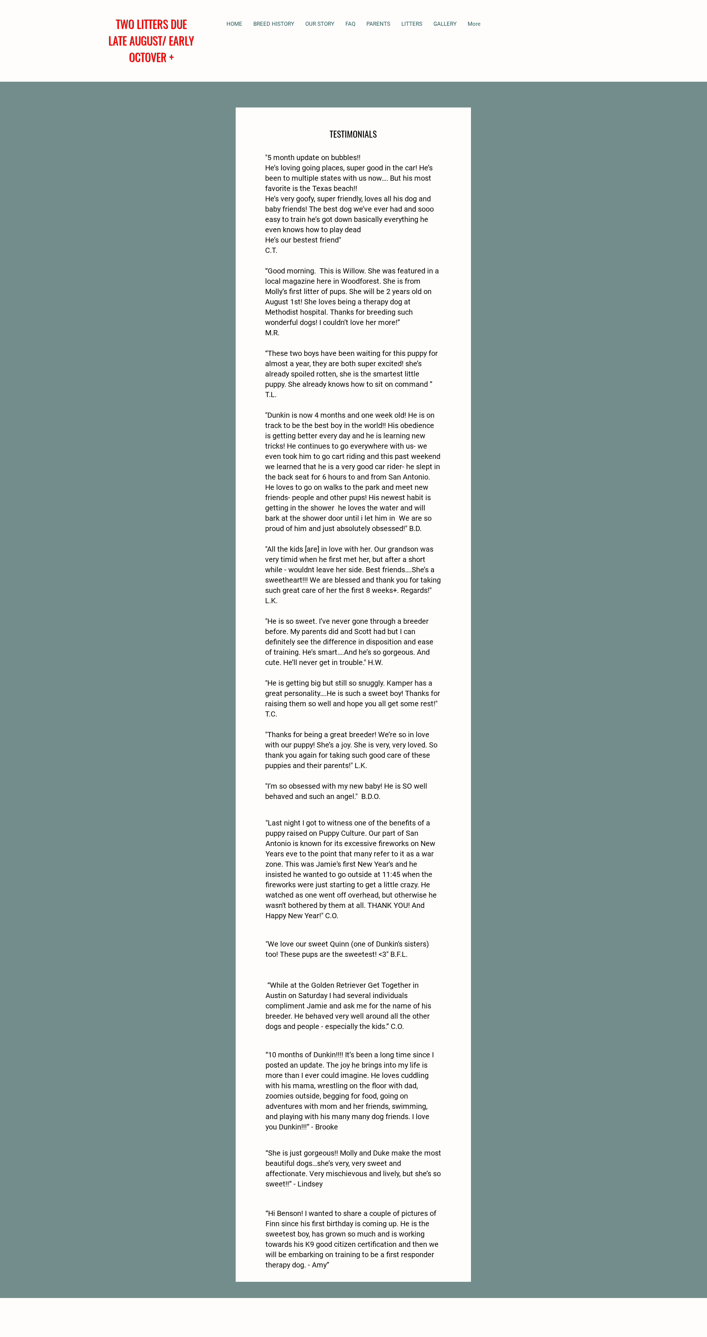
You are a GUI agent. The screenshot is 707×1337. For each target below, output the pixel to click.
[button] (378, 24)
